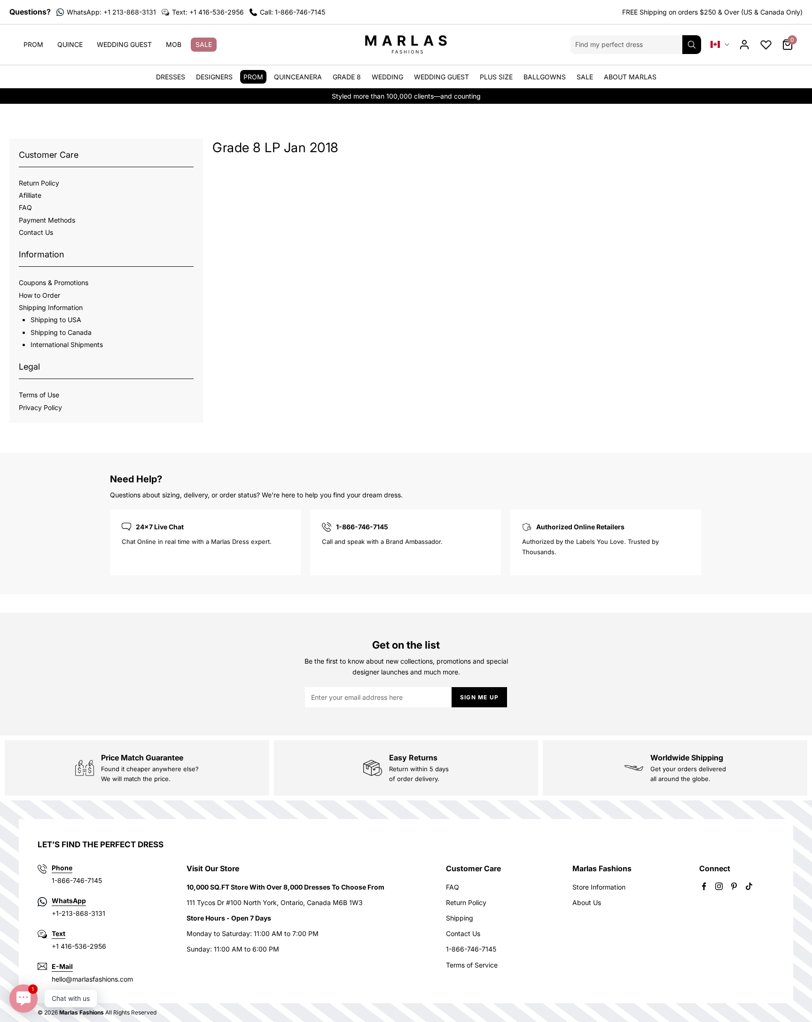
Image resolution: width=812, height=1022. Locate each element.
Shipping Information (51, 307)
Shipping (459, 918)
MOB (173, 44)
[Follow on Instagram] (719, 886)
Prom (33, 44)
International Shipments (67, 344)
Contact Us (36, 232)
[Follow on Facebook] (704, 886)
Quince (70, 44)
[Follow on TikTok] (749, 886)
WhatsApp (69, 901)
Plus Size (496, 77)
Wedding (387, 77)
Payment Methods (47, 220)
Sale (203, 44)
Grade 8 (347, 77)
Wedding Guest (124, 44)
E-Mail (62, 966)
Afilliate (30, 195)
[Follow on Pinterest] (734, 886)
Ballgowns (544, 77)
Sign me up (479, 697)
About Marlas (630, 77)
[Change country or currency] (719, 44)
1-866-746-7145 (471, 949)
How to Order (39, 295)
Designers (214, 77)
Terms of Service (472, 965)
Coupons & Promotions (53, 282)
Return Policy (39, 183)
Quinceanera (298, 77)
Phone (62, 868)
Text (58, 933)
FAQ (25, 207)
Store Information (598, 887)
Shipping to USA (56, 320)
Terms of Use (39, 395)
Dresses (170, 77)
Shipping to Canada (61, 332)
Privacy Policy (40, 407)
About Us (586, 902)
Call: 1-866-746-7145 (292, 12)
